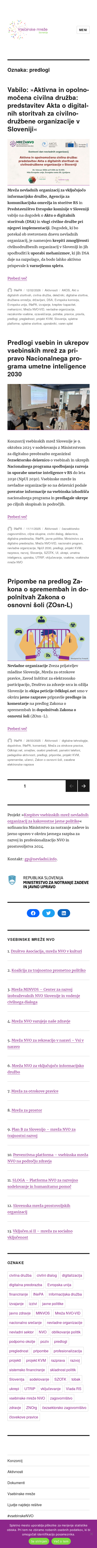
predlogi (12, 319)
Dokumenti (16, 1482)
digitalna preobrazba (20, 538)
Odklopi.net (14, 750)
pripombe (55, 755)
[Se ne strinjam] (91, 1534)
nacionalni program (70, 543)
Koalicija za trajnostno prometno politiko (49, 970)
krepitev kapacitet (63, 304)
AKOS (66, 290)
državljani (38, 300)
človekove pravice (23, 1417)
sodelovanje (39, 1379)
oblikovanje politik (66, 1332)
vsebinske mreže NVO (27, 1398)
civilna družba (42, 295)
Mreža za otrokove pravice (65, 745)
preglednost (27, 319)
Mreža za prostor (27, 1110)
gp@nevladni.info (41, 859)
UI (56, 552)
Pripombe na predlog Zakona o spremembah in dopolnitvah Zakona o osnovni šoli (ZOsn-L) (47, 592)
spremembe (15, 759)
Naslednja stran (84, 791)
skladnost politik (63, 1369)
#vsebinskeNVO (20, 1515)
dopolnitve (14, 745)
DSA (50, 300)
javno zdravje (20, 1313)
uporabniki (50, 323)
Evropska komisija (67, 300)
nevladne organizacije (60, 309)
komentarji (39, 745)
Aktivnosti (51, 290)
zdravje (15, 1407)
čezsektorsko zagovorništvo (64, 1407)
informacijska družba (65, 1294)
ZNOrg (31, 1407)
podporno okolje (22, 1341)
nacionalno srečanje (25, 1322)
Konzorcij (15, 1460)
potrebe (57, 314)
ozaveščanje (43, 314)
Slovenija (60, 319)
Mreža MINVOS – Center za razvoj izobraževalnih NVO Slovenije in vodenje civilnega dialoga (43, 995)
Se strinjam (39, 1541)
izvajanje (44, 304)
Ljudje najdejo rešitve (24, 1504)
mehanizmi (14, 309)
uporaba (28, 557)
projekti (15, 1360)
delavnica (71, 534)
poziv (44, 1341)
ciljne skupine (36, 534)
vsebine (69, 557)
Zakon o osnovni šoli (48, 759)
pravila (80, 314)
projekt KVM (44, 319)
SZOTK (49, 552)
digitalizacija (72, 1275)
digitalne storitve (77, 295)
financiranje (18, 1294)
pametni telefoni (69, 750)
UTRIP (39, 557)
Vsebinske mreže (21, 1493)
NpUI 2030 (44, 548)
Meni (83, 30)
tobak (76, 1379)
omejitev (29, 750)
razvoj (24, 552)
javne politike (54, 538)
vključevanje (54, 557)
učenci (29, 759)
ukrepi (64, 552)
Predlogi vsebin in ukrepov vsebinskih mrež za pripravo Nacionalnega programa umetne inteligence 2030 (48, 358)
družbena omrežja (19, 300)
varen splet (65, 323)
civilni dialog (55, 534)
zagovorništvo (61, 1398)
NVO (42, 1332)
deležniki (58, 295)
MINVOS (43, 1313)
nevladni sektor (21, 1332)
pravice (69, 314)
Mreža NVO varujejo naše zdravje (41, 1021)
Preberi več (17, 278)
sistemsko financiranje (27, 1369)
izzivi (33, 1303)
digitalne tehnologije (75, 740)
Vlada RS (73, 1388)
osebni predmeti (47, 750)
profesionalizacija (68, 1350)
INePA (18, 290)
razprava (13, 552)
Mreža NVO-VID (33, 309)
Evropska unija (17, 304)
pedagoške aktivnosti (21, 755)
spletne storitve (31, 323)
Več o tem (61, 1541)
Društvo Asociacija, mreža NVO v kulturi (46, 951)
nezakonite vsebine (20, 314)
